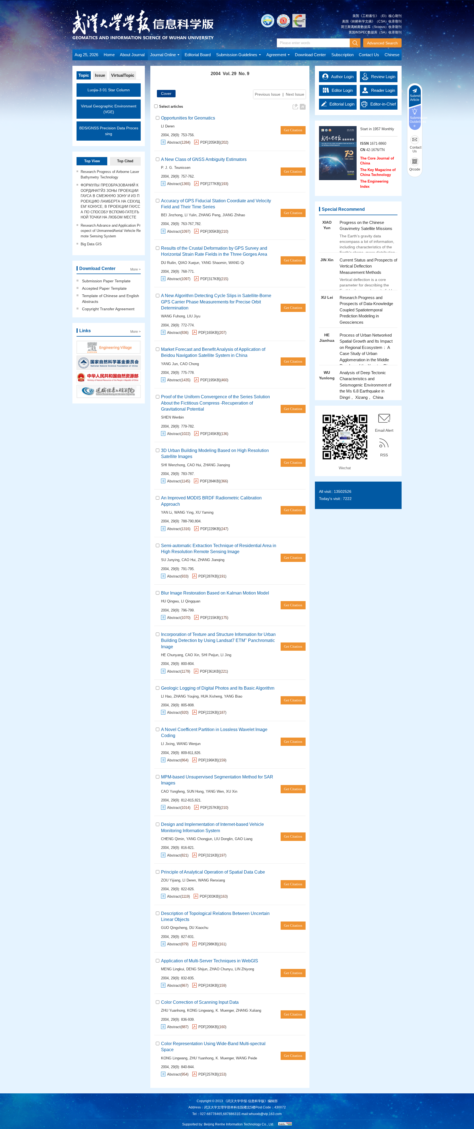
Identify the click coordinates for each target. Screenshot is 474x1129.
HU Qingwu (170, 601)
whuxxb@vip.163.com (265, 1114)
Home (109, 54)
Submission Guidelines (236, 54)
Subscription (342, 54)
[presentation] (370, 378)
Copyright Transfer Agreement (108, 309)
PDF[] (210, 142)
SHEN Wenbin (172, 417)
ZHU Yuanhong (173, 1010)
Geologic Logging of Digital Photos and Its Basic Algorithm (217, 688)
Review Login (383, 76)
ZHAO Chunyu (221, 969)
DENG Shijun (196, 969)
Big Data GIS (91, 244)
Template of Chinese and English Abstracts (110, 299)
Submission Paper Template (106, 281)
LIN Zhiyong (244, 969)
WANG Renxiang (211, 880)
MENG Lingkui (172, 969)
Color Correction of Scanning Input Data (200, 1002)
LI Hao (166, 696)
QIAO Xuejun (188, 263)
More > (135, 269)
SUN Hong (195, 791)
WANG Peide (246, 1058)
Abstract (173, 142)
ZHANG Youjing (186, 696)
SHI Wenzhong (173, 465)
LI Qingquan (190, 601)
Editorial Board (198, 54)
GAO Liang (243, 839)
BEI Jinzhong (171, 215)
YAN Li (166, 512)
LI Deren (167, 126)
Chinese (392, 54)
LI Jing (226, 655)
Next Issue (295, 94)
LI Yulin (190, 215)
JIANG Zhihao (233, 215)
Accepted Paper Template (104, 288)
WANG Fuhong (173, 316)
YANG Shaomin (213, 263)
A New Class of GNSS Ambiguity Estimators (204, 159)
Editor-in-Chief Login (383, 106)
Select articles (171, 106)
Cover (166, 93)
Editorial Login (341, 104)
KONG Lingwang (200, 1010)
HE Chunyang (172, 655)
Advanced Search (382, 43)
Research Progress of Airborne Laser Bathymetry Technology (110, 174)
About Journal (132, 54)
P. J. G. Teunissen (175, 168)
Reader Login (383, 90)
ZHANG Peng (209, 215)
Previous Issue (267, 94)
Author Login (342, 76)
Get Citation (293, 130)
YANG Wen (215, 791)
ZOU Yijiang (170, 880)
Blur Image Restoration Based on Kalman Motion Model (215, 593)
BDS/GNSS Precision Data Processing (108, 131)
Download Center (310, 54)
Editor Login (342, 90)
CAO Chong (189, 364)
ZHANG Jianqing (216, 465)
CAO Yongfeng (173, 791)
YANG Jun (169, 364)
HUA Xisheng (211, 696)
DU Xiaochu (198, 928)
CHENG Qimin (172, 839)
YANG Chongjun (199, 839)
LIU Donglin (223, 839)
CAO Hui (194, 465)
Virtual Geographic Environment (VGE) (108, 109)
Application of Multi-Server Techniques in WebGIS (209, 961)
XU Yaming (204, 512)
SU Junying (170, 560)
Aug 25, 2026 (86, 54)
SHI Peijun (209, 655)
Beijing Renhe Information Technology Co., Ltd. (239, 1124)
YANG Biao (233, 696)
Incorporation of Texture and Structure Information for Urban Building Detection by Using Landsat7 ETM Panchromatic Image (218, 640)
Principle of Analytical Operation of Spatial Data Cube (213, 872)
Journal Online (163, 54)
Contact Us (369, 54)
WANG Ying (183, 512)
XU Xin (231, 791)
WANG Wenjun (189, 744)
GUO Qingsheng (174, 928)
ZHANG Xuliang (248, 1010)
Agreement (276, 54)
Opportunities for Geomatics (188, 118)
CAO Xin (192, 655)
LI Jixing (167, 744)
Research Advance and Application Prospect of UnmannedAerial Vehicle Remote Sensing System (111, 230)
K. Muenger (225, 1010)
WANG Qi (236, 263)
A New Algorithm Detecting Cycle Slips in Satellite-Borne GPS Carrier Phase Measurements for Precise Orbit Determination (216, 301)
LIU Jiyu (193, 316)
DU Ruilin (168, 263)
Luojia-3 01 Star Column (109, 90)
